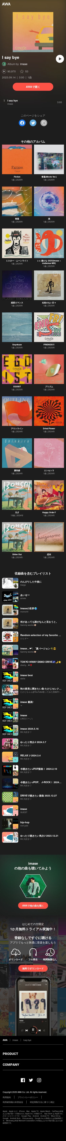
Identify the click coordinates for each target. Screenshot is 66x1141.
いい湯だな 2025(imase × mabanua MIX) (49, 262)
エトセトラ (49, 470)
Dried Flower (49, 428)
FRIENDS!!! (48, 344)
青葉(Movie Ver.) (49, 176)
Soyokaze (17, 344)
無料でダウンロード (33, 968)
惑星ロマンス (17, 302)
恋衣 (49, 554)
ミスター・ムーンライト (17, 260)
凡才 (17, 512)
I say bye (27, 1040)
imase (23, 64)
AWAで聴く (33, 87)
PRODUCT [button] (10, 1054)
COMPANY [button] (11, 1065)
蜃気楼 (17, 470)
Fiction (17, 176)
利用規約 (7, 1097)
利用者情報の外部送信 (13, 1102)
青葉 (17, 218)
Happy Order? (49, 512)
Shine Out (17, 554)
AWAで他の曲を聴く (33, 905)
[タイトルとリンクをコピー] (43, 123)
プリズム (49, 386)
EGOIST (17, 386)
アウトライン (17, 428)
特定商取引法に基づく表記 (42, 1102)
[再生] (60, 59)
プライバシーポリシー (28, 1097)
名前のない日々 (49, 302)
